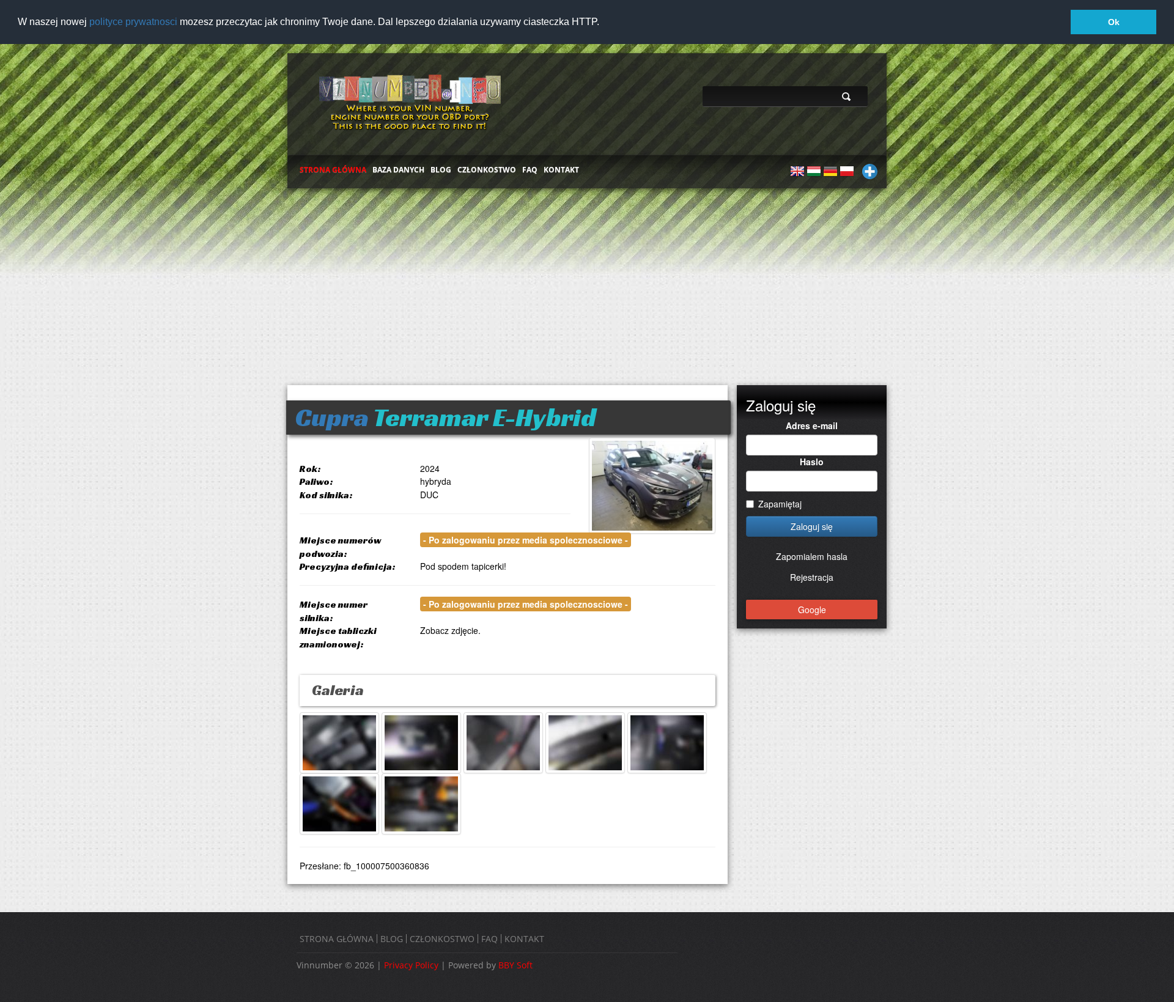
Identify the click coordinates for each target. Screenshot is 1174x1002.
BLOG (440, 169)
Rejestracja (811, 577)
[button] (603, 22)
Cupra (332, 417)
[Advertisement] (587, 281)
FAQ (529, 169)
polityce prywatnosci (133, 22)
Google (812, 609)
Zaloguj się (812, 526)
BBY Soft (515, 965)
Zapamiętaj (780, 504)
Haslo (812, 461)
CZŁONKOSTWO (486, 169)
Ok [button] (1114, 22)
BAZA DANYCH (398, 169)
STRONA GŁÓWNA (333, 169)
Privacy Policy (411, 965)
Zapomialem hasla (811, 556)
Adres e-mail (812, 425)
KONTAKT (561, 169)
